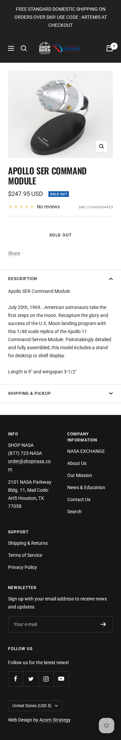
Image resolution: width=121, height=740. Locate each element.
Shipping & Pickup (29, 393)
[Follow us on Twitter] (30, 678)
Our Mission (79, 475)
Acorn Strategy (55, 720)
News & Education (86, 487)
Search (74, 511)
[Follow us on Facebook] (15, 678)
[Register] (103, 624)
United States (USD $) (31, 705)
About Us (76, 463)
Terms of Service (25, 555)
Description (22, 278)
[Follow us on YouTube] (61, 678)
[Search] (24, 48)
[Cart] (109, 48)
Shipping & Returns (28, 543)
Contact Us (78, 499)
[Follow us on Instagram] (45, 678)
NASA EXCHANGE (86, 451)
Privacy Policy (22, 567)
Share (14, 253)
